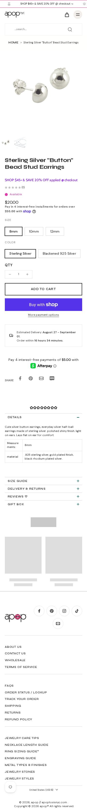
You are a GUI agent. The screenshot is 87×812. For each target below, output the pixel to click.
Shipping (13, 705)
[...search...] (69, 29)
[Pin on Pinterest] (30, 379)
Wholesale (15, 660)
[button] (43, 289)
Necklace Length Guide (27, 745)
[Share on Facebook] (20, 379)
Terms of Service (21, 667)
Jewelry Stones (20, 771)
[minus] (10, 274)
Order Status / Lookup (26, 692)
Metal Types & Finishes (26, 765)
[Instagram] (64, 611)
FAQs (9, 685)
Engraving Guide (20, 758)
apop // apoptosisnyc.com (49, 802)
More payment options (43, 315)
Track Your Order (22, 699)
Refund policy (18, 719)
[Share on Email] (41, 379)
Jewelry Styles (19, 778)
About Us (13, 647)
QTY (8, 265)
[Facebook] (39, 611)
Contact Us (15, 653)
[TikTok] (77, 611)
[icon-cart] (66, 14)
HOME (13, 42)
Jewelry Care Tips (22, 738)
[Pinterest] (51, 611)
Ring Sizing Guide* (22, 751)
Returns (13, 712)
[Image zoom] (43, 91)
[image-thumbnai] (6, 143)
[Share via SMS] (52, 379)
